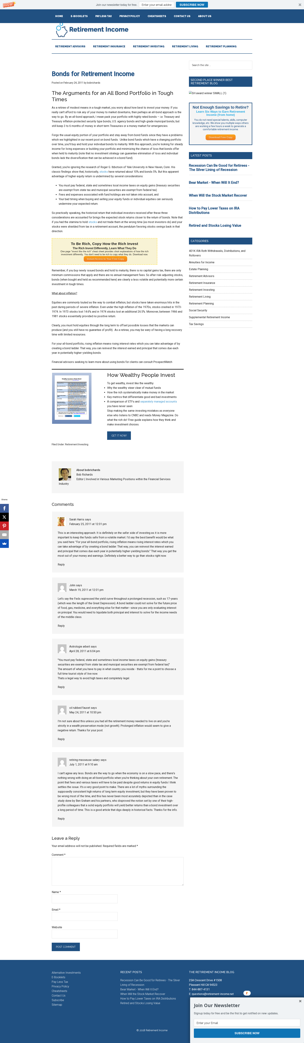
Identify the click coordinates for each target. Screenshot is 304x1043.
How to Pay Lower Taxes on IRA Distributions (148, 998)
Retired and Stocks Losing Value (215, 225)
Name (56, 892)
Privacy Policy (60, 986)
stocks (103, 171)
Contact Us (58, 995)
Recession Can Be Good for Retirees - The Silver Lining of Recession (219, 167)
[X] (4, 517)
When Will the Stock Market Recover (218, 195)
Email (56, 909)
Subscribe (58, 1000)
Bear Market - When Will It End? (214, 182)
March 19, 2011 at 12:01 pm (86, 590)
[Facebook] (4, 508)
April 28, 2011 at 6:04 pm (84, 651)
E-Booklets (58, 977)
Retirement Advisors (201, 276)
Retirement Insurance (202, 283)
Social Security (198, 310)
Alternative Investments (66, 972)
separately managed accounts (158, 401)
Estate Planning (198, 269)
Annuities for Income (201, 262)
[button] (152, 4)
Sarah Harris (76, 519)
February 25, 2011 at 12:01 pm (88, 524)
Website (57, 927)
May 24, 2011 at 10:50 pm (85, 712)
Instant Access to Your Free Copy (105, 258)
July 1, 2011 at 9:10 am (83, 764)
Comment (58, 854)
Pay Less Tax (60, 982)
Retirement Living (200, 296)
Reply (61, 564)
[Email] (4, 534)
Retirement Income (152, 29)
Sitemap (57, 1004)
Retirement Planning (201, 303)
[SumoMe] (4, 543)
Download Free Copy (220, 137)
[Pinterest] (4, 526)
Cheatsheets (59, 991)
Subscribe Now (192, 5)
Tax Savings (196, 324)
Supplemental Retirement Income (209, 317)
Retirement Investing (76, 444)
